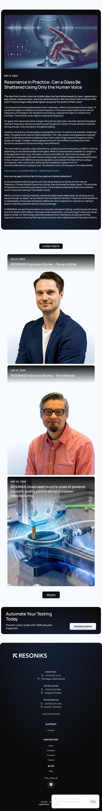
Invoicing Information (51, 714)
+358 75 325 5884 (52, 689)
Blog (51, 771)
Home (51, 745)
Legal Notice (44, 804)
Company (51, 750)
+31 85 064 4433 (53, 675)
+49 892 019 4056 (53, 703)
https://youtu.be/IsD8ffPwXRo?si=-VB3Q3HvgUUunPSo (31, 170)
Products (51, 755)
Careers (51, 760)
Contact (51, 730)
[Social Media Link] (51, 784)
